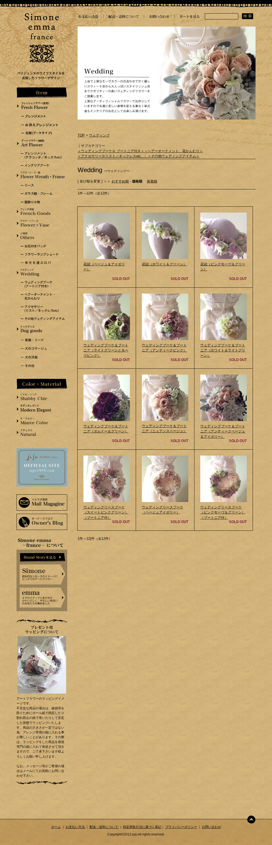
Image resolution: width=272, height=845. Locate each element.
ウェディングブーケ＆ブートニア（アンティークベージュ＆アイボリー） (222, 431)
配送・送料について (104, 827)
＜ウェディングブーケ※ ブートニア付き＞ (111, 151)
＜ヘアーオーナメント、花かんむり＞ (173, 151)
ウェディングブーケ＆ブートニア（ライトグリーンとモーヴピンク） (105, 350)
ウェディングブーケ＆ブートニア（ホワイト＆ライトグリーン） (222, 350)
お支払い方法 (76, 827)
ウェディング (99, 135)
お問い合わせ (211, 827)
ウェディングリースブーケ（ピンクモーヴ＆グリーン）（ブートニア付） (222, 512)
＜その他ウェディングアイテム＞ (173, 156)
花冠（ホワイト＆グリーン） (164, 264)
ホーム (56, 827)
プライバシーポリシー (181, 827)
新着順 (152, 181)
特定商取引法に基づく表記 (142, 827)
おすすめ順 (120, 181)
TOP (81, 135)
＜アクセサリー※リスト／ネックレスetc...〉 (113, 156)
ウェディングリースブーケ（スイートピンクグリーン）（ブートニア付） (105, 512)
